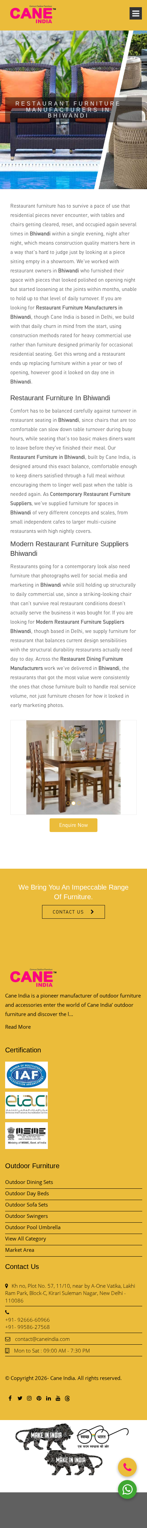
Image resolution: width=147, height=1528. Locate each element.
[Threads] (67, 1398)
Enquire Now (73, 825)
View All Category (25, 1238)
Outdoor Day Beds (27, 1193)
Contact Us (68, 912)
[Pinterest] (38, 1398)
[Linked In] (48, 1398)
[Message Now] (127, 1489)
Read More (18, 1026)
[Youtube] (58, 1398)
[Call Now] (127, 1467)
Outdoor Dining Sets (29, 1181)
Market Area (19, 1249)
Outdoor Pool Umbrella (33, 1227)
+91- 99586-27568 (27, 1326)
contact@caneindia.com (42, 1338)
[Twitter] (19, 1398)
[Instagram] (29, 1398)
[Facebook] (10, 1398)
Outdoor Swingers (26, 1215)
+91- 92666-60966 (27, 1319)
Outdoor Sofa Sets (26, 1204)
